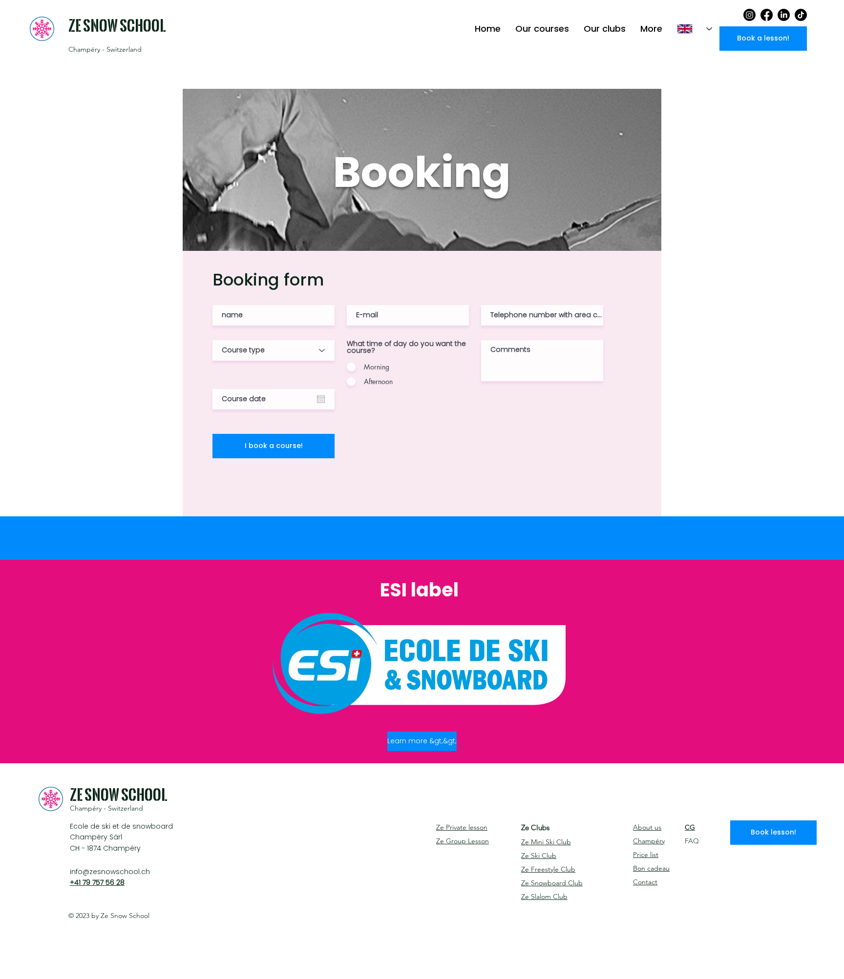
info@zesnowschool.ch (110, 872)
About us (647, 827)
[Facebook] (766, 15)
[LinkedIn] (784, 15)
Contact (645, 881)
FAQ (692, 840)
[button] (542, 29)
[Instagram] (749, 15)
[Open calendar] (321, 399)
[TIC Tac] (801, 15)
